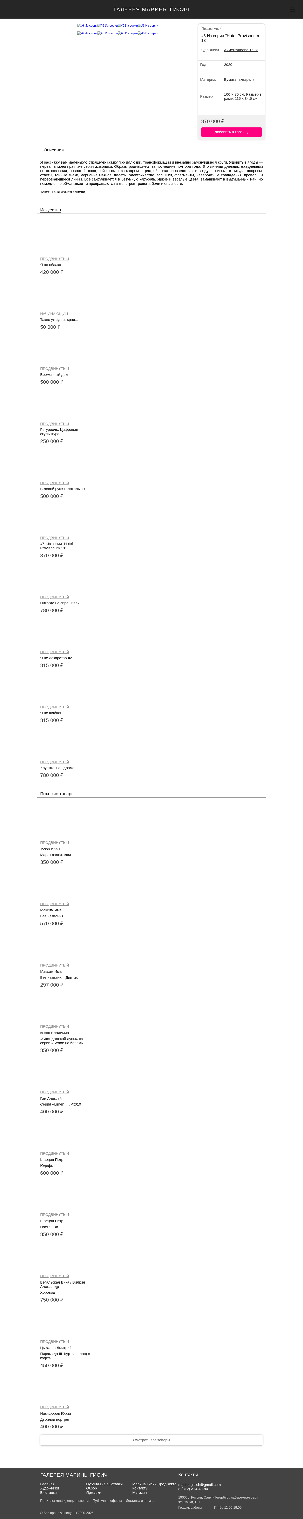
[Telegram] (189, 1479)
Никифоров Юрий (55, 1413)
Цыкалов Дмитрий (56, 1348)
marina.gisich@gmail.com (199, 1485)
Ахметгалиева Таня (241, 50)
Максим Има (51, 910)
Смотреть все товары (151, 1440)
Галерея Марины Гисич (152, 9)
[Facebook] (181, 1479)
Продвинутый (211, 28)
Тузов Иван (50, 849)
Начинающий (54, 314)
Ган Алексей (51, 1098)
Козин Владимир (54, 1033)
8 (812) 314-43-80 (193, 1489)
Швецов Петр (51, 1160)
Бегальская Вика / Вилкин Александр (62, 1284)
